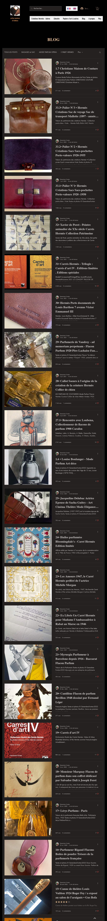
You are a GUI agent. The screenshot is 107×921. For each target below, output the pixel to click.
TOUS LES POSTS (10, 52)
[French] (69, 8)
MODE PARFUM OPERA (48, 52)
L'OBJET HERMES (67, 52)
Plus (79, 52)
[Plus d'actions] (98, 63)
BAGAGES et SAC (28, 52)
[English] (75, 8)
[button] (97, 8)
